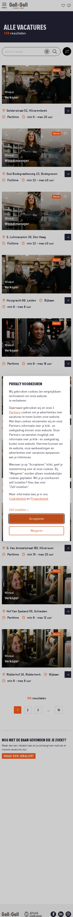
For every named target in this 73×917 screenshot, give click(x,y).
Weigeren (37, 530)
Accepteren (36, 518)
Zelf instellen (17, 509)
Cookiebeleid (17, 498)
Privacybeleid (39, 498)
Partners (15, 412)
